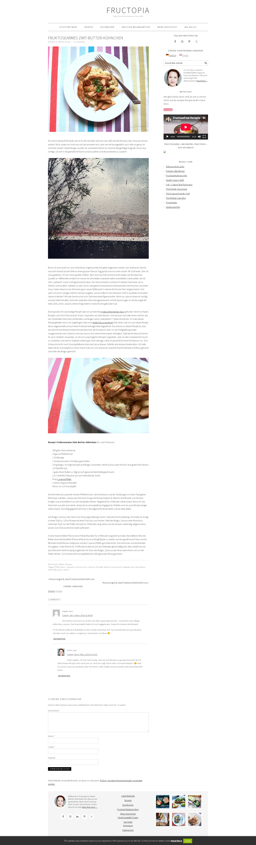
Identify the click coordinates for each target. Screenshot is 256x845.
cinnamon (70, 567)
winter (66, 570)
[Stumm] (199, 136)
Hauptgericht (128, 567)
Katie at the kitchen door (113, 311)
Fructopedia (171, 202)
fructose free (81, 567)
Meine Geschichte (128, 813)
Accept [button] (187, 841)
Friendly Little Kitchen (175, 171)
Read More (176, 840)
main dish (52, 570)
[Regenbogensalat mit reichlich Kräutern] (178, 819)
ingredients (140, 567)
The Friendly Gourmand (176, 189)
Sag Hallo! (127, 822)
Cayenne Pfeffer (64, 479)
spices (60, 570)
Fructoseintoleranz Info (176, 175)
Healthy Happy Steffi (175, 180)
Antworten (59, 639)
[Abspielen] (167, 136)
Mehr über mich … (89, 807)
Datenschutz (128, 830)
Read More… (201, 80)
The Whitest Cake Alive (176, 198)
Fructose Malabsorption (128, 809)
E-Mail (51, 747)
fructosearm (116, 567)
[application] (186, 127)
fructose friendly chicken (99, 567)
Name (51, 736)
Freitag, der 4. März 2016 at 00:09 (77, 615)
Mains (62, 564)
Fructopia (128, 10)
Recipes (68, 564)
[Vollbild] (204, 136)
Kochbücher (127, 805)
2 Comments (79, 42)
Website (51, 758)
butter (62, 567)
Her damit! (168, 109)
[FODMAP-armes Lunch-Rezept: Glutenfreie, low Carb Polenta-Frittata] (178, 801)
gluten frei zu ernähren (103, 322)
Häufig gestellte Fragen (128, 817)
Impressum (128, 825)
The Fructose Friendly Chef (178, 193)
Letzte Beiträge (128, 796)
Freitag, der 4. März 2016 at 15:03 (82, 654)
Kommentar (54, 710)
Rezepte (128, 800)
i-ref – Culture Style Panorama (179, 184)
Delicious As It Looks (175, 166)
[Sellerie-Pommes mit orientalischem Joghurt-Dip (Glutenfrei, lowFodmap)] (194, 819)
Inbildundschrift (173, 207)
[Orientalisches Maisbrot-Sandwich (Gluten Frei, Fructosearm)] (162, 819)
